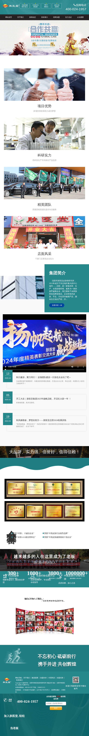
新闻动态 (32, 17)
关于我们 (20, 17)
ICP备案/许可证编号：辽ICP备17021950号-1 (36, 690)
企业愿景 (80, 17)
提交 (55, 708)
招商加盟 (56, 17)
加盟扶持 (43, 678)
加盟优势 (60, 678)
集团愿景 (35, 678)
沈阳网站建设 (55, 690)
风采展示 (44, 17)
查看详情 (55, 305)
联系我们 (19, 680)
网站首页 (8, 17)
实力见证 (68, 17)
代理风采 (51, 678)
